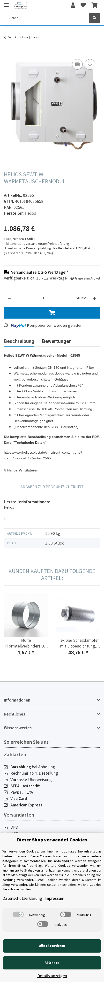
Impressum (54, 898)
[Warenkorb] (94, 5)
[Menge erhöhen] (94, 298)
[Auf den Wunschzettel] (90, 64)
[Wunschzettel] (83, 5)
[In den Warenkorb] (8, 52)
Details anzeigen (52, 975)
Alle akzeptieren (52, 946)
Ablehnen (52, 963)
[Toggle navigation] (6, 3)
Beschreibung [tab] (19, 341)
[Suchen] (94, 18)
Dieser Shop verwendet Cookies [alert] (52, 840)
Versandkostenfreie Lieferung (47, 243)
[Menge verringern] (9, 298)
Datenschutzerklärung (22, 898)
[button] (73, 5)
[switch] (18, 914)
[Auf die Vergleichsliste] (77, 64)
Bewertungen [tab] (57, 341)
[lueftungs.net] (21, 5)
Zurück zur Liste (17, 37)
